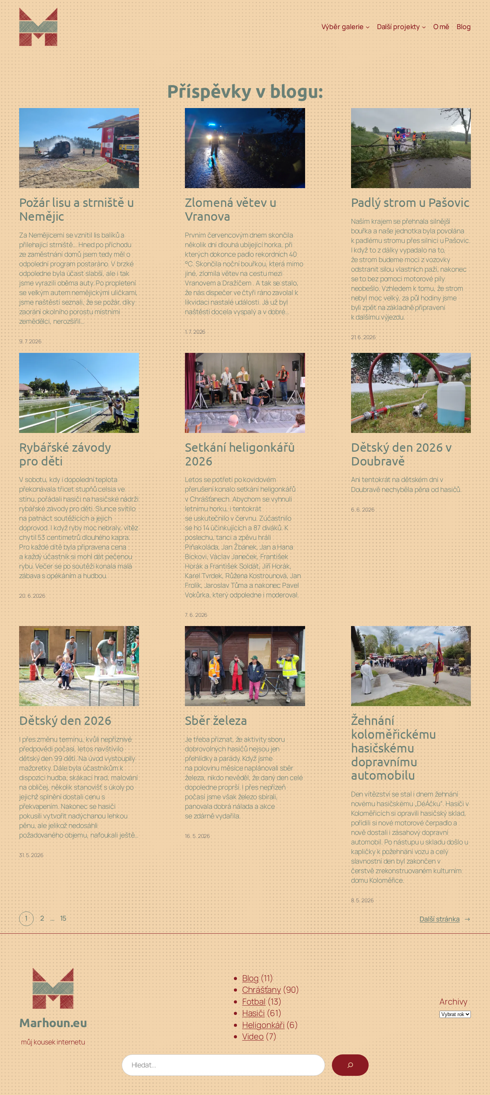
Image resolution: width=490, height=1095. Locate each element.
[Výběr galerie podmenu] (368, 27)
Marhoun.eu (53, 1022)
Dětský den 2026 (65, 720)
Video (253, 1036)
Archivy (453, 1001)
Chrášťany (261, 989)
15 (63, 918)
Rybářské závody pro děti (65, 453)
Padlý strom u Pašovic (410, 202)
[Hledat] (350, 1065)
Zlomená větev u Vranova (230, 209)
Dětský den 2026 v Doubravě (401, 453)
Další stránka (445, 918)
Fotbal (254, 1001)
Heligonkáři (263, 1025)
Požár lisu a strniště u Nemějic (76, 209)
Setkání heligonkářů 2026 (239, 453)
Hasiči (253, 1013)
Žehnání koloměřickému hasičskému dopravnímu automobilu (393, 747)
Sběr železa (216, 720)
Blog (250, 978)
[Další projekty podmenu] (424, 27)
